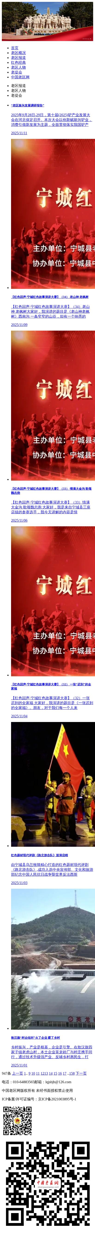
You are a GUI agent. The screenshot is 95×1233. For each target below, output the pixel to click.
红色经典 (18, 62)
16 (60, 1073)
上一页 (17, 1073)
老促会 (16, 72)
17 (64, 1073)
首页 (14, 48)
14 (51, 1073)
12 (42, 1073)
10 (33, 1073)
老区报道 (18, 58)
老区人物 (18, 67)
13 (46, 1073)
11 (38, 1073)
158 (72, 1073)
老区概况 (18, 53)
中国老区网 (20, 77)
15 (55, 1073)
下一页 (81, 1073)
